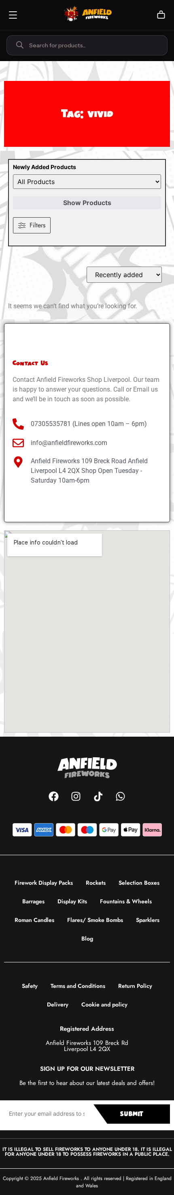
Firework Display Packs (44, 883)
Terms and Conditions (78, 986)
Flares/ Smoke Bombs (95, 920)
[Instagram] (76, 796)
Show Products (87, 203)
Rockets (96, 883)
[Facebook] (54, 796)
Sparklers (147, 920)
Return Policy (135, 986)
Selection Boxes (139, 883)
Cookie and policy (104, 1004)
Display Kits (72, 901)
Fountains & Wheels (126, 901)
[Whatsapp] (120, 796)
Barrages (33, 901)
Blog (87, 938)
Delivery (57, 1004)
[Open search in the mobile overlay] (87, 45)
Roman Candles (34, 920)
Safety (30, 986)
